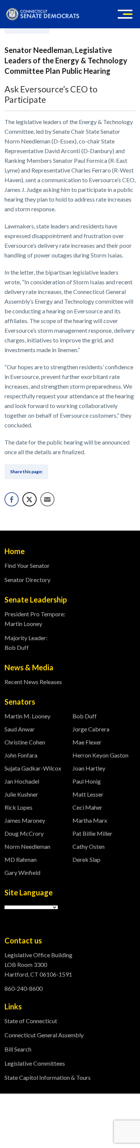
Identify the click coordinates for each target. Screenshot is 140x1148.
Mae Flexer (87, 742)
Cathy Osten (88, 846)
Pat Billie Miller (92, 833)
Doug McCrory (24, 833)
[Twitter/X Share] (29, 499)
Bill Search (17, 1049)
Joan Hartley (88, 768)
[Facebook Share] (11, 499)
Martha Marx (89, 820)
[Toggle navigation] (125, 14)
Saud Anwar (19, 729)
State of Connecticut (30, 1020)
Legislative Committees (34, 1063)
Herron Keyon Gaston (100, 755)
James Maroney (24, 820)
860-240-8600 (23, 988)
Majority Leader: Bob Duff (25, 642)
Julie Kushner (21, 794)
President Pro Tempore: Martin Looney (34, 618)
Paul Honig (86, 781)
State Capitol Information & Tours (47, 1077)
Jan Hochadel (21, 781)
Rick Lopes (18, 807)
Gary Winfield (22, 872)
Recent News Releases (33, 681)
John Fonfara (20, 755)
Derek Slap (86, 859)
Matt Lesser (87, 794)
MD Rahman (20, 859)
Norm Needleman (27, 846)
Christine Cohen (24, 742)
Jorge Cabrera (90, 729)
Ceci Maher (87, 807)
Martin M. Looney (27, 716)
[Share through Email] (47, 499)
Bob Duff (84, 716)
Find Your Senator (27, 565)
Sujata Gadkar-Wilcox (32, 768)
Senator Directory (27, 579)
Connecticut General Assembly (44, 1034)
